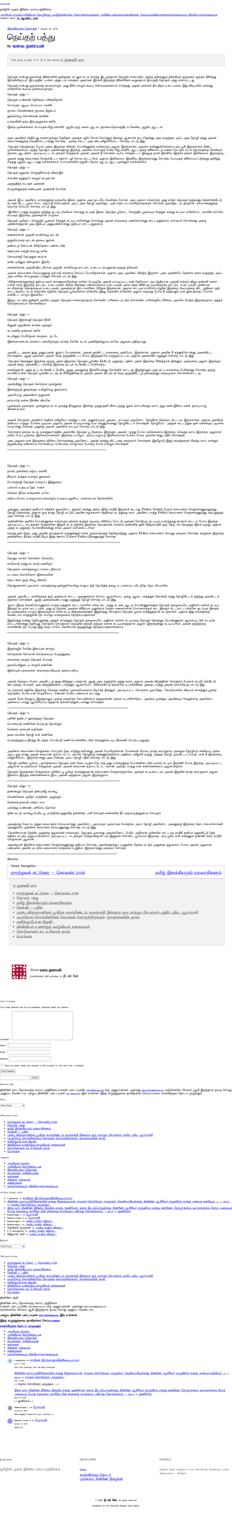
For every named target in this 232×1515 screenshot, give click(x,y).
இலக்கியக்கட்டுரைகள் (71, 15)
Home (83, 1469)
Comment (5, 1039)
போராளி (32, 1215)
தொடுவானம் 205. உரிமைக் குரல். (43, 931)
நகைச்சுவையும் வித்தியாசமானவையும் (191, 15)
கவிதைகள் (159, 15)
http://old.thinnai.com (49, 1315)
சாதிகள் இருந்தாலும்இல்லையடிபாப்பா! (47, 1198)
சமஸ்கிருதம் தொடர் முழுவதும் (20, 1326)
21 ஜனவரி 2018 (72, 60)
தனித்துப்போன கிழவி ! (35, 922)
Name (3, 1045)
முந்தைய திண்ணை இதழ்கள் (101, 1479)
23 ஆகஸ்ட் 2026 (27, 18)
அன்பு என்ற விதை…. (39, 1221)
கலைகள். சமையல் (140, 15)
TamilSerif (55, 1321)
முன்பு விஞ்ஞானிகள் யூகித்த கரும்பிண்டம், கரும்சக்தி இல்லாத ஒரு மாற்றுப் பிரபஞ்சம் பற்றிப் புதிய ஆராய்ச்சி (107, 912)
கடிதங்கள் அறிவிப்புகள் (101, 15)
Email (3, 1052)
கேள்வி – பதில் (29, 907)
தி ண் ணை (5, 3)
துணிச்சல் (124, 1211)
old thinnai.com (73, 1093)
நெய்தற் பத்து (16, 1125)
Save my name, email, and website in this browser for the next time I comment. (44, 1065)
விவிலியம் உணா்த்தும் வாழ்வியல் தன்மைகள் (53, 927)
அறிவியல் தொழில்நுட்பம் (39, 15)
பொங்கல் (24, 936)
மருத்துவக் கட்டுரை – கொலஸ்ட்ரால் (48, 873)
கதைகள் (123, 15)
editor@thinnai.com (95, 1090)
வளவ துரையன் (28, 46)
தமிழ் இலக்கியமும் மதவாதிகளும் (188, 873)
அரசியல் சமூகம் (11, 15)
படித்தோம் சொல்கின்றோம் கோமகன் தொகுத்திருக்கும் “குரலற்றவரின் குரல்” (78, 917)
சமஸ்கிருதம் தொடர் (95, 1475)
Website (4, 1059)
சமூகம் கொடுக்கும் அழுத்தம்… (31, 1205)
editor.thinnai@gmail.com (152, 1090)
